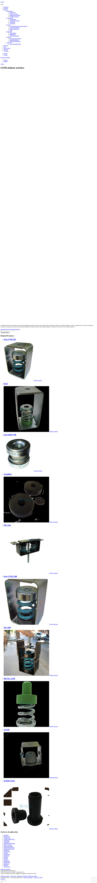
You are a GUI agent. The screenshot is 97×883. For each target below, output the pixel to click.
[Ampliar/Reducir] (1, 880)
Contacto (6, 49)
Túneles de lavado (14, 16)
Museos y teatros (14, 14)
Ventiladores (13, 34)
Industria (9, 37)
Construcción (10, 18)
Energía (8, 25)
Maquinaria (9, 31)
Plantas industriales (14, 40)
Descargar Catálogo (5, 57)
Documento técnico (5, 329)
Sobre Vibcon (7, 48)
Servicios (6, 8)
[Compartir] (4, 880)
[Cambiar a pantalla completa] (2, 880)
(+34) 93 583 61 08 (27, 877)
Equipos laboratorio (14, 35)
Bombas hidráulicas (14, 29)
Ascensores (12, 23)
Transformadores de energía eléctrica (18, 26)
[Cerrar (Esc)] (5, 880)
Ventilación (12, 22)
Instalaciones (10, 11)
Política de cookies (5, 876)
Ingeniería (9, 42)
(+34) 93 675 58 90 (38, 877)
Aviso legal (13, 876)
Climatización (13, 19)
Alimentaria (12, 12)
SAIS (11, 30)
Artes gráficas (13, 33)
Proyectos (6, 45)
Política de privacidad (22, 876)
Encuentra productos (5, 869)
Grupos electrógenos (15, 27)
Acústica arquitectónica (15, 44)
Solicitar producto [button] (38, 380)
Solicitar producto (5, 332)
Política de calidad (32, 876)
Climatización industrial (15, 38)
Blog (5, 46)
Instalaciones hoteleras (15, 15)
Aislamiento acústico (15, 20)
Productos (6, 7)
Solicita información (15, 329)
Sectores (6, 9)
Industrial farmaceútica (15, 41)
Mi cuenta (6, 51)
